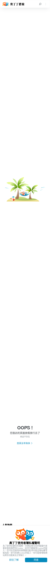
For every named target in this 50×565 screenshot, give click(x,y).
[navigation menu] (46, 4)
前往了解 (14, 559)
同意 (36, 559)
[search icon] (40, 4)
